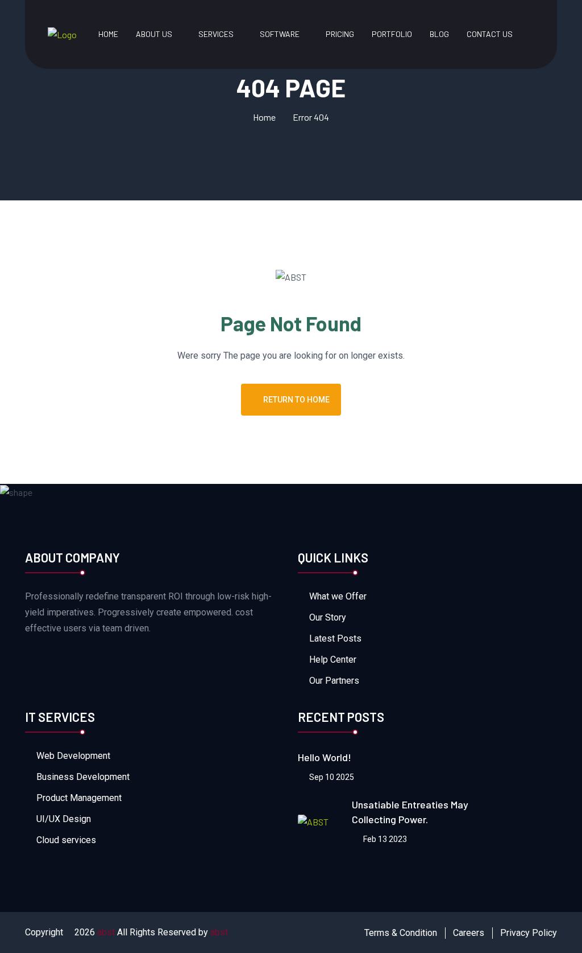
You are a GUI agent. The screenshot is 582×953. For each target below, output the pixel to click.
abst (106, 932)
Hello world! (324, 757)
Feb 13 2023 (384, 839)
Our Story (327, 617)
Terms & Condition (400, 932)
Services (216, 34)
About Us (154, 34)
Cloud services (66, 840)
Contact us (490, 34)
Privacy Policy (528, 932)
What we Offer (338, 596)
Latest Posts (335, 638)
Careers (468, 932)
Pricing (340, 34)
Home (108, 34)
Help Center (332, 659)
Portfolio (392, 34)
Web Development (73, 755)
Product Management (79, 797)
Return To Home (296, 399)
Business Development (83, 776)
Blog (439, 34)
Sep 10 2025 (330, 777)
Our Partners (334, 680)
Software (280, 34)
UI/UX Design (63, 819)
